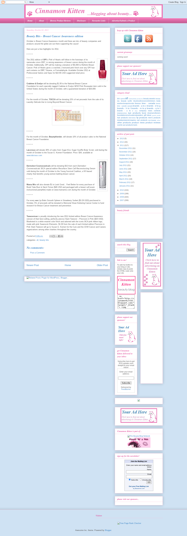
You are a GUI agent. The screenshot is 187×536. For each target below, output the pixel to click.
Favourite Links (98, 20)
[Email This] (50, 236)
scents (119, 125)
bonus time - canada (145, 103)
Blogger (108, 530)
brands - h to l (124, 108)
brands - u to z (125, 111)
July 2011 (123, 165)
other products (124, 122)
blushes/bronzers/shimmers (144, 101)
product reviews (153, 122)
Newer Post (33, 265)
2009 (122, 194)
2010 (122, 190)
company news (145, 111)
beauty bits (44, 240)
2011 (122, 145)
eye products (134, 113)
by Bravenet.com (138, 488)
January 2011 (124, 186)
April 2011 (123, 176)
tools (135, 125)
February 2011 (125, 182)
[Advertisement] (151, 337)
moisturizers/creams (126, 120)
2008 (122, 197)
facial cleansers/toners (151, 113)
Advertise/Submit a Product (123, 20)
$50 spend (121, 99)
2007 (122, 200)
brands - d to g (153, 106)
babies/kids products (136, 99)
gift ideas (147, 115)
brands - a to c (139, 106)
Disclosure (81, 20)
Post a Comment (37, 253)
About (41, 20)
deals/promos (122, 113)
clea (136, 111)
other (158, 120)
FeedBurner (126, 389)
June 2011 (123, 169)
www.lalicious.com (34, 155)
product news (138, 122)
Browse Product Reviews (60, 20)
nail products (142, 120)
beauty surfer (126, 101)
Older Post (102, 265)
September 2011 (126, 159)
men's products (154, 118)
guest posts (156, 115)
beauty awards (149, 99)
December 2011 (125, 148)
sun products (128, 125)
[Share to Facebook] (59, 236)
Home (30, 20)
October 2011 (124, 155)
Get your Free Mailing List (139, 486)
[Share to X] (56, 236)
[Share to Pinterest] (61, 236)
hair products (122, 118)
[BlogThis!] (53, 236)
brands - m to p (138, 108)
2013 (122, 139)
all (37, 240)
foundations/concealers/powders (130, 115)
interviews (132, 118)
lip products (141, 117)
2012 (122, 142)
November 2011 (125, 152)
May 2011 (123, 172)
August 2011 (124, 162)
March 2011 (124, 179)
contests (157, 111)
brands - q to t (153, 108)
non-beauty (152, 120)
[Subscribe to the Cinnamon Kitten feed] (149, 43)
